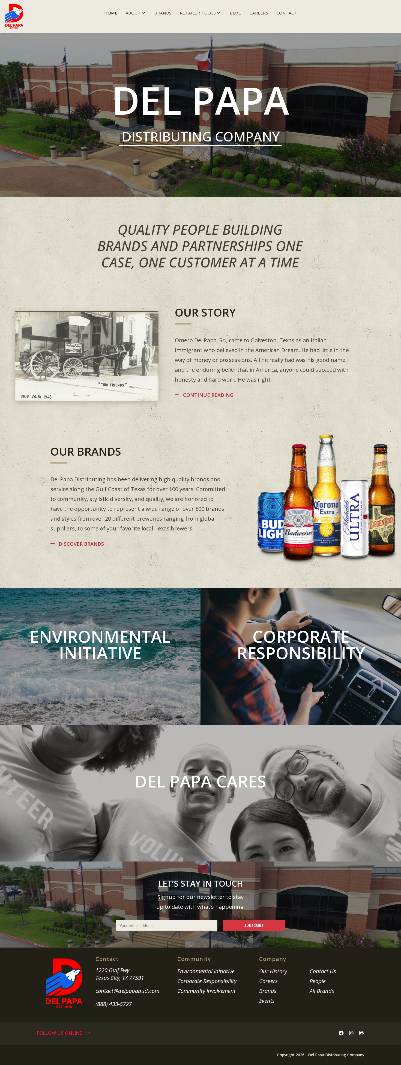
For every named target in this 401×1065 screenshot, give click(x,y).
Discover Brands (81, 544)
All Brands (322, 991)
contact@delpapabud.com (127, 991)
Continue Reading (208, 395)
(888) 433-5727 (113, 1004)
